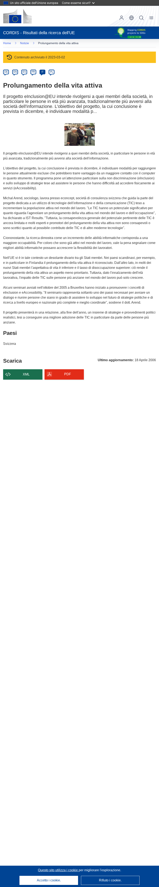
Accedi (121, 17)
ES (24, 71)
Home (7, 43)
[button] (131, 17)
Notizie (24, 43)
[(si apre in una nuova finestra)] (17, 16)
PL (51, 71)
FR (33, 71)
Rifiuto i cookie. (110, 880)
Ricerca (141, 17)
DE (6, 71)
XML (26, 374)
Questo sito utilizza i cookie (58, 870)
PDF (67, 374)
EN (15, 71)
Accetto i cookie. (49, 880)
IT (42, 71)
